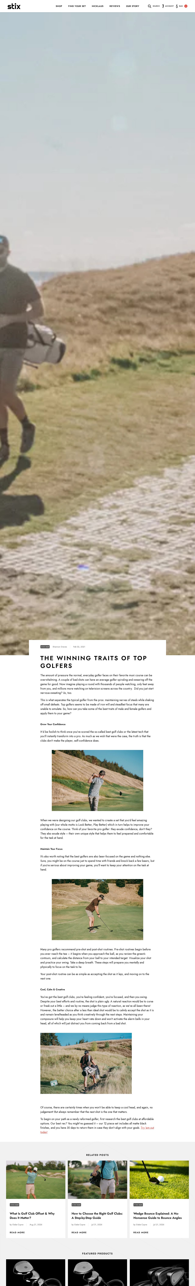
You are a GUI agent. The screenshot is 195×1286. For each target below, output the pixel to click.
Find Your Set (77, 6)
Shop (59, 6)
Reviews (115, 6)
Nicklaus (97, 6)
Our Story (132, 6)
